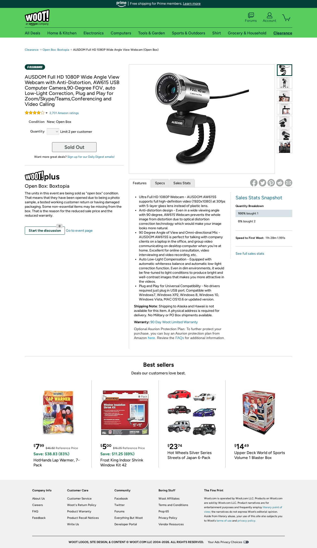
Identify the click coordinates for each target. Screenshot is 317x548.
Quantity (37, 131)
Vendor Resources (171, 524)
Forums (251, 21)
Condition (37, 122)
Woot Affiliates (169, 498)
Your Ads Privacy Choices (225, 542)
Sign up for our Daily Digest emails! (91, 157)
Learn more (192, 3)
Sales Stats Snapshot (259, 198)
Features (140, 183)
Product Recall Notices (83, 518)
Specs (160, 183)
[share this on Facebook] (254, 182)
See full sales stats (250, 253)
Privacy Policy (167, 518)
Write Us (73, 524)
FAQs (179, 338)
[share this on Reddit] (280, 182)
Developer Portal (125, 524)
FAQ (35, 511)
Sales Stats (182, 183)
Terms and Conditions (173, 505)
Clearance (32, 49)
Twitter (119, 505)
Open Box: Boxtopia (56, 49)
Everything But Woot (128, 518)
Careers (37, 505)
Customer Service (79, 498)
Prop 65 (163, 511)
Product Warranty (79, 511)
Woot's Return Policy (81, 505)
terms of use (224, 520)
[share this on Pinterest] (271, 182)
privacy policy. (247, 520)
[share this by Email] (288, 182)
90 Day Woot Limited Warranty (174, 322)
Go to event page (79, 230)
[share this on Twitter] (262, 182)
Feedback (39, 518)
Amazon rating (64, 113)
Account (269, 21)
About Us (38, 498)
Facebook (121, 498)
